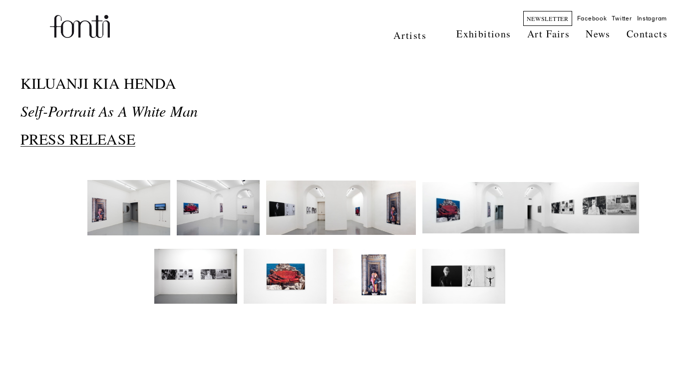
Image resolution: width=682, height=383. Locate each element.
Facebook (592, 18)
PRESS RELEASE (77, 139)
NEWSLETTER (548, 18)
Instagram (652, 18)
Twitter (622, 18)
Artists (409, 35)
